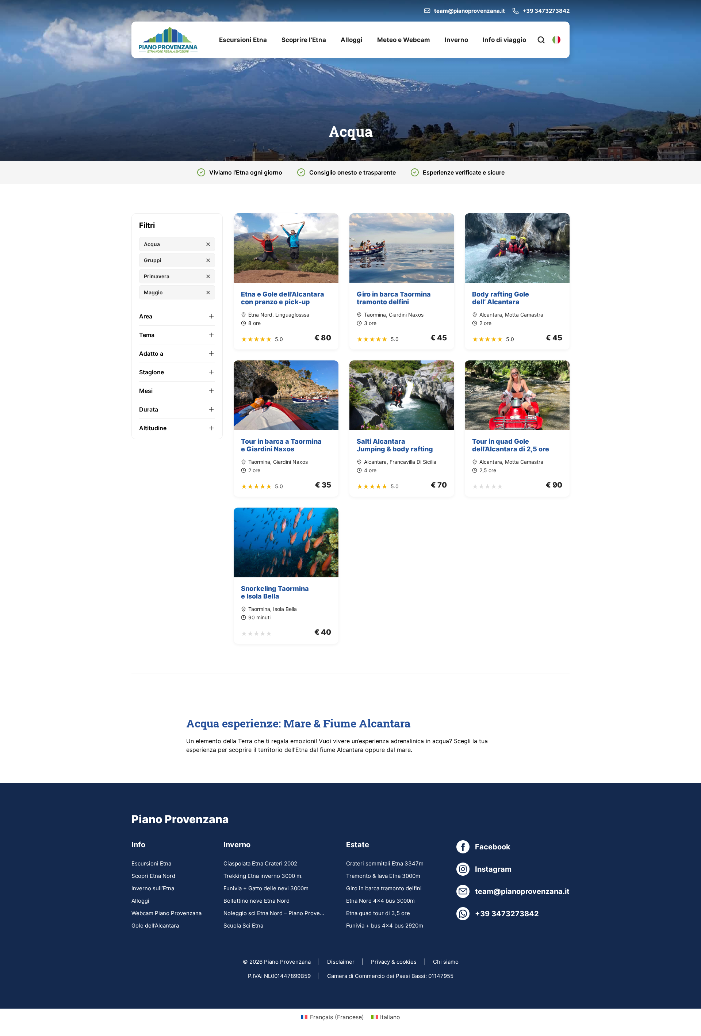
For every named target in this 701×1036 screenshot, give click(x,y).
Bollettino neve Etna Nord (256, 900)
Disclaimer (341, 961)
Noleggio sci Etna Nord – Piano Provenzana (273, 913)
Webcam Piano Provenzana (166, 913)
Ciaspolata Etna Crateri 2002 (260, 863)
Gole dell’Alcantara (155, 925)
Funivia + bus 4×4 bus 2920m (384, 925)
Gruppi (152, 260)
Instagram (493, 869)
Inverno (456, 39)
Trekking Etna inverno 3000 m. (263, 875)
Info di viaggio (504, 39)
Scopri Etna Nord (153, 875)
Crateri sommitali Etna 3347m (385, 863)
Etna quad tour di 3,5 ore (378, 913)
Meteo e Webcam (403, 39)
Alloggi (352, 39)
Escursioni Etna (243, 39)
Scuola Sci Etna (243, 925)
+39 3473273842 (546, 10)
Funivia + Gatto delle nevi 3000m (266, 888)
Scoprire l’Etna (303, 39)
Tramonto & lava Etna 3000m (383, 875)
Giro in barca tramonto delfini (384, 888)
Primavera (156, 276)
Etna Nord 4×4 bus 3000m (380, 900)
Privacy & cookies (394, 961)
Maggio (153, 292)
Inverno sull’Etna (152, 888)
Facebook (492, 846)
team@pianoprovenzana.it (469, 10)
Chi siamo (446, 961)
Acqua (152, 244)
